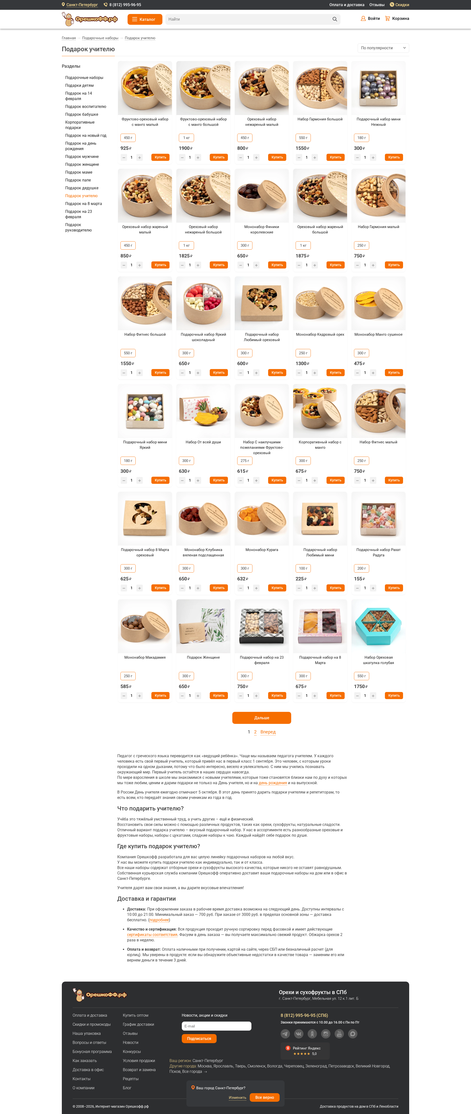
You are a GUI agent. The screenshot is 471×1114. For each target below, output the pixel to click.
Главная (69, 38)
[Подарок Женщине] (203, 626)
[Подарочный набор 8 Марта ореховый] (145, 519)
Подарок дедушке (81, 188)
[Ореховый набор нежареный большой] (203, 196)
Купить (160, 157)
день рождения (273, 783)
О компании (83, 1088)
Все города (192, 1071)
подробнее (159, 920)
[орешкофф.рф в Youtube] (339, 1033)
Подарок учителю (140, 38)
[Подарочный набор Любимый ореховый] (262, 303)
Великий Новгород (372, 1066)
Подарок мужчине (82, 156)
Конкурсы (132, 1051)
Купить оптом (135, 1015)
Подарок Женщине (203, 657)
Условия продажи (139, 1060)
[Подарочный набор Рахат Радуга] (379, 519)
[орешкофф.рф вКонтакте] (298, 1033)
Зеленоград (316, 1066)
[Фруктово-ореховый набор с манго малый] (145, 88)
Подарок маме (78, 172)
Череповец (294, 1066)
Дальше (261, 718)
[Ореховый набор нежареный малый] (262, 88)
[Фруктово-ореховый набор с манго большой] (203, 88)
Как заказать (85, 1060)
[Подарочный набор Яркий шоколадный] (203, 303)
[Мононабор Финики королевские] (262, 196)
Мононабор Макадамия (145, 657)
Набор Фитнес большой (145, 334)
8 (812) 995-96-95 (125, 4)
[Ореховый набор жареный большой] (320, 196)
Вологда (274, 1066)
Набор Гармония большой (320, 119)
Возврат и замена (139, 1069)
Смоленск (256, 1066)
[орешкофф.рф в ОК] (312, 1033)
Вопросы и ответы (89, 1042)
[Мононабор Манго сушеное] (379, 303)
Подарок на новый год (85, 135)
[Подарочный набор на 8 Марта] (320, 626)
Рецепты (131, 1078)
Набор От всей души (203, 442)
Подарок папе (78, 180)
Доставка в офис (88, 1069)
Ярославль (223, 1066)
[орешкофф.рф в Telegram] (285, 1033)
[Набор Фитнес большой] (145, 303)
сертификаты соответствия (152, 934)
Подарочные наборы (100, 38)
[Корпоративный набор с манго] (320, 411)
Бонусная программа (92, 1051)
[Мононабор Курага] (262, 519)
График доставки (138, 1024)
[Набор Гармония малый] (379, 196)
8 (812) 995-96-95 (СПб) (304, 1015)
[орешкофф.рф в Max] (352, 1033)
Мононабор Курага (262, 550)
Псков (175, 1071)
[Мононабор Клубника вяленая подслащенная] (203, 519)
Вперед (268, 731)
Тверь (240, 1066)
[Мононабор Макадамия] (145, 626)
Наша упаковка (87, 1033)
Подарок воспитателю (85, 106)
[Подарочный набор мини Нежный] (379, 88)
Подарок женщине (82, 164)
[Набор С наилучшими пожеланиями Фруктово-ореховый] (262, 411)
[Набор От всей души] (203, 411)
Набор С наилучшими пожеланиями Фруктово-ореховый (262, 447)
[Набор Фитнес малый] (379, 411)
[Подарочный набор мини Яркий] (145, 411)
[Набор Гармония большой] (320, 88)
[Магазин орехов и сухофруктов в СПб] (90, 20)
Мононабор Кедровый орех (320, 334)
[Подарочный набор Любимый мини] (320, 519)
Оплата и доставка (347, 4)
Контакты (82, 1078)
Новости (130, 1042)
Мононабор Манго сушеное (378, 334)
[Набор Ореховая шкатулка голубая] (379, 626)
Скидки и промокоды (92, 1024)
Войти (374, 18)
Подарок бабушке (81, 114)
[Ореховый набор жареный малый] (145, 196)
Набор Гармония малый (378, 227)
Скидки (402, 4)
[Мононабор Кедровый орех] (320, 303)
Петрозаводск (341, 1066)
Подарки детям (79, 85)
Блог (127, 1088)
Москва (205, 1066)
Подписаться (199, 1038)
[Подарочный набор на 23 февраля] (262, 626)
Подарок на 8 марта (83, 203)
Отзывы (377, 4)
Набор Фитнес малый (378, 442)
